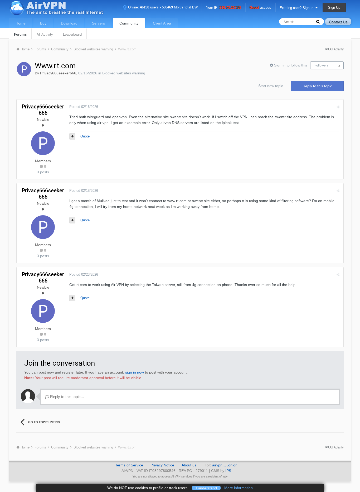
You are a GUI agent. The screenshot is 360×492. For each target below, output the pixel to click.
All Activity (45, 34)
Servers (98, 23)
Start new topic (270, 86)
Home (21, 23)
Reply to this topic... (66, 396)
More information (238, 488)
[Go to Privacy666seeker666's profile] (24, 69)
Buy (43, 23)
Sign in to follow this (290, 65)
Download (69, 23)
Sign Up (334, 7)
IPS (228, 471)
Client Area (162, 23)
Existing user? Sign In (297, 8)
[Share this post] (338, 107)
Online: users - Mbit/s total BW (162, 7)
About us (189, 465)
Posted (83, 107)
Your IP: (223, 8)
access (260, 8)
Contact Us (338, 22)
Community (128, 23)
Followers (321, 65)
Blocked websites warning (123, 73)
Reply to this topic (317, 86)
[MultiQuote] (72, 136)
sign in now (134, 372)
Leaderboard (72, 34)
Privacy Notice (162, 465)
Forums (20, 34)
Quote (85, 136)
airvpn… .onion (224, 465)
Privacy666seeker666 (58, 73)
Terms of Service (129, 465)
